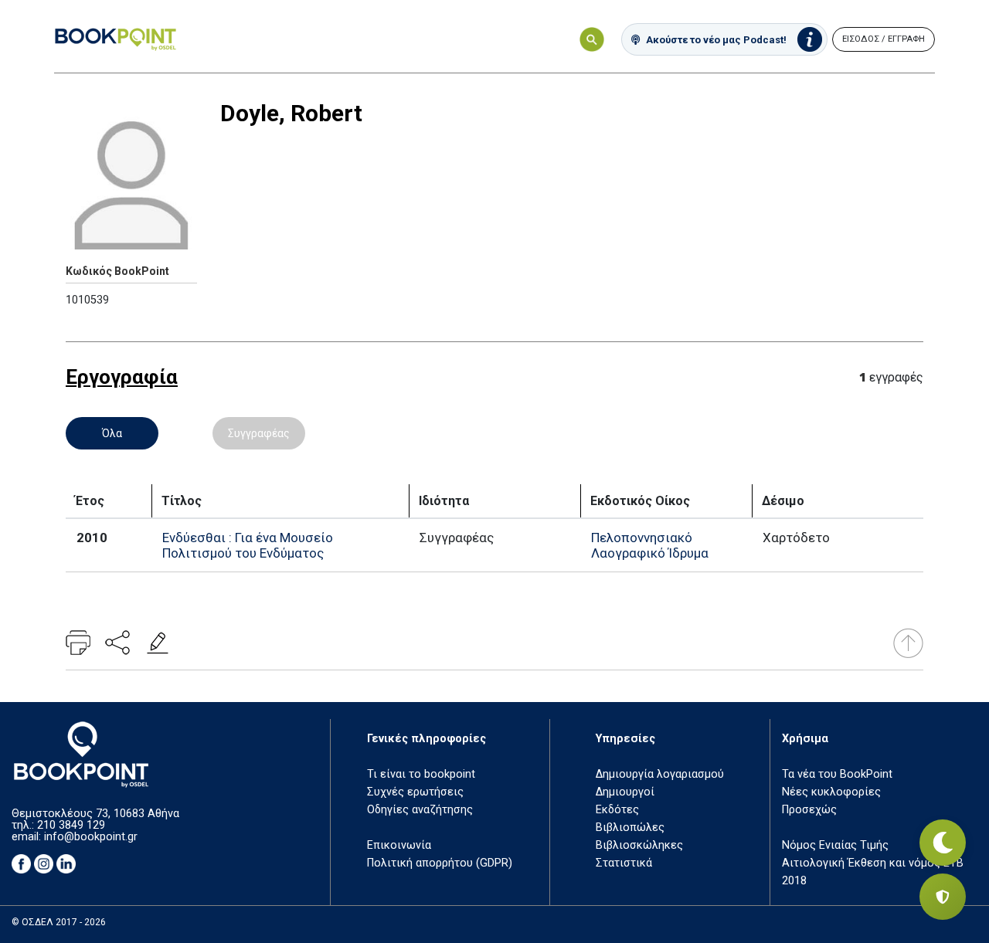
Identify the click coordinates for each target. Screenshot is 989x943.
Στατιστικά (624, 863)
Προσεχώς (809, 809)
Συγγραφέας (259, 433)
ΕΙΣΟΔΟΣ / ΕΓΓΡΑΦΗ (883, 39)
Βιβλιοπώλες (630, 827)
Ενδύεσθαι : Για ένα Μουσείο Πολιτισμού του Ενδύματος (247, 545)
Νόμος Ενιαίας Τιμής (835, 845)
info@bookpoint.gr (91, 836)
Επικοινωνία (399, 845)
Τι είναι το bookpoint (421, 774)
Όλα (112, 433)
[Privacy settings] (942, 896)
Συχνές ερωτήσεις (415, 792)
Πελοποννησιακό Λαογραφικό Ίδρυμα (650, 545)
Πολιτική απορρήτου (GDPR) (439, 863)
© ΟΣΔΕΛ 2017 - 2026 (59, 922)
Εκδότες (617, 809)
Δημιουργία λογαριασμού (660, 774)
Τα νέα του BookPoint (837, 774)
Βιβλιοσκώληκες (639, 845)
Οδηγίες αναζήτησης (420, 809)
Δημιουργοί (625, 792)
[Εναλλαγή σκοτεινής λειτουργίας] (942, 842)
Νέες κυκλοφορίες (831, 792)
